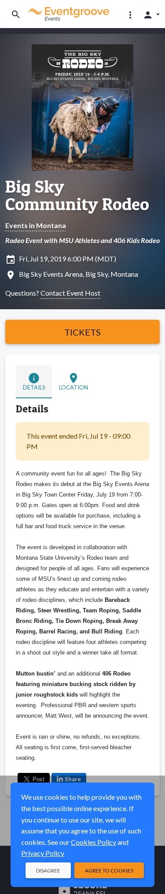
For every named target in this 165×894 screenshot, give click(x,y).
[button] (130, 14)
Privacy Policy (42, 853)
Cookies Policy (93, 842)
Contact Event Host (70, 293)
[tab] (34, 381)
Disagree (48, 870)
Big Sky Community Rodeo (77, 195)
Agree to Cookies (109, 870)
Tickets (82, 332)
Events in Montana (35, 225)
